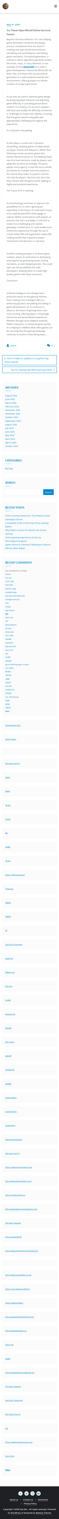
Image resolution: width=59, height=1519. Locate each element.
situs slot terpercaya (13, 944)
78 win (8, 805)
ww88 (7, 847)
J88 (6, 833)
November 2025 (12, 413)
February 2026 (12, 406)
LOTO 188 (9, 581)
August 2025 (11, 424)
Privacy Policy (30, 1503)
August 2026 (11, 395)
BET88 (7, 671)
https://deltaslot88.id (14, 1303)
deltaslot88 (28, 66)
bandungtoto (11, 624)
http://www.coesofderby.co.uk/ (18, 1275)
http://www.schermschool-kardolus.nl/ (21, 1251)
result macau (10, 739)
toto (7, 603)
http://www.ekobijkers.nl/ (16, 1330)
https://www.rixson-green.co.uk (18, 1167)
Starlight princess (12, 599)
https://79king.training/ (15, 875)
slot (6, 614)
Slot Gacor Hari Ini (12, 1414)
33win (7, 791)
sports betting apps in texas (17, 664)
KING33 (8, 693)
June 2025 (10, 431)
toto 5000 (9, 635)
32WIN (8, 682)
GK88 (7, 704)
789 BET (8, 675)
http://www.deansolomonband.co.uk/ (21, 1209)
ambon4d (9, 632)
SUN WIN (9, 585)
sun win (8, 577)
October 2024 (11, 446)
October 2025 (11, 417)
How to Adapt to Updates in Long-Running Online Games (26, 360)
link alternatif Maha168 (15, 596)
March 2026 (10, 403)
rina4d (8, 606)
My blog (9, 468)
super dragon (11, 1097)
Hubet (8, 574)
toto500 (8, 686)
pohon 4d (9, 1344)
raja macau (9, 610)
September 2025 (13, 421)
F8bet (7, 1470)
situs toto (9, 617)
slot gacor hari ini (12, 1153)
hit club (8, 628)
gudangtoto (10, 1125)
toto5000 (9, 643)
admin (13, 345)
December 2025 (12, 410)
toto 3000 (9, 668)
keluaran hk (10, 1014)
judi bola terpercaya (13, 1139)
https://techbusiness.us (15, 1195)
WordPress (16, 1513)
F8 (6, 930)
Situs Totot (9, 1456)
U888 (7, 679)
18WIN (8, 707)
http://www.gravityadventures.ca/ (19, 1317)
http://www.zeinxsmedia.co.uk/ (18, 1181)
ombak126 (9, 689)
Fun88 (7, 1000)
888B (7, 711)
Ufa (6, 1428)
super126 (9, 958)
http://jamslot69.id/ (13, 1237)
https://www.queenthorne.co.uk (19, 1442)
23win (7, 777)
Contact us (28, 1500)
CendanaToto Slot (12, 725)
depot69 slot (10, 646)
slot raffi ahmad (12, 697)
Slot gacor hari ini (12, 763)
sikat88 (8, 639)
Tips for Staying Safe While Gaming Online (31, 369)
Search (10, 483)
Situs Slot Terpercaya (14, 1400)
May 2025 (9, 435)
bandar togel (10, 588)
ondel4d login (11, 592)
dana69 (8, 661)
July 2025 (9, 428)
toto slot (8, 986)
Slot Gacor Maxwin (13, 1223)
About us (14, 1500)
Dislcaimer (43, 1500)
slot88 (7, 657)
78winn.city (10, 972)
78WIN (8, 902)
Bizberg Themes (43, 1513)
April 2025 (10, 439)
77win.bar (9, 889)
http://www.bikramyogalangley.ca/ (19, 1372)
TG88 (7, 700)
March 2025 (10, 442)
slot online (9, 1042)
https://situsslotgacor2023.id (17, 1289)
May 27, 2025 (13, 24)
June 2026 (10, 399)
